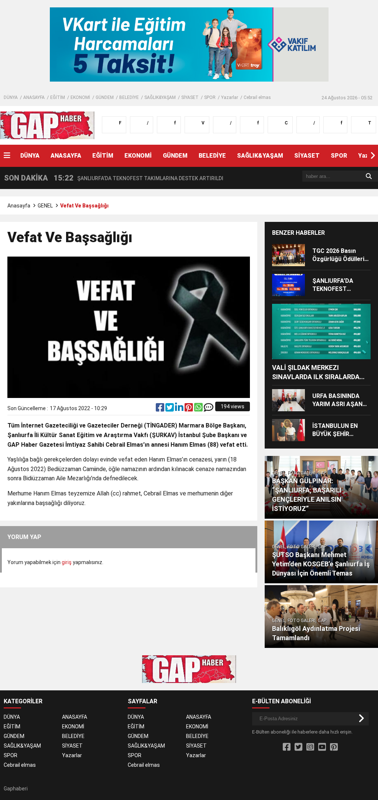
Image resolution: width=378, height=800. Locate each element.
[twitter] (170, 409)
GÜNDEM (105, 97)
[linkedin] (180, 409)
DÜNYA (11, 97)
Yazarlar (229, 97)
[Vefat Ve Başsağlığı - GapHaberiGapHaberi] (47, 125)
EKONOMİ (80, 97)
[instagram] (310, 747)
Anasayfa (18, 206)
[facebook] (160, 409)
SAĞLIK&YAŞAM (160, 97)
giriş (67, 562)
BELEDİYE (129, 97)
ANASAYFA (34, 97)
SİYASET (190, 97)
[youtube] (322, 747)
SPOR (210, 97)
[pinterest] (189, 409)
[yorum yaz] (208, 409)
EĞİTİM (57, 97)
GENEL (45, 206)
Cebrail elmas (257, 97)
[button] (372, 156)
